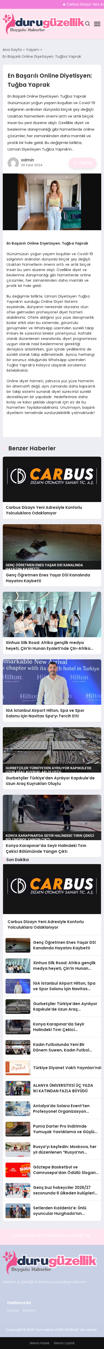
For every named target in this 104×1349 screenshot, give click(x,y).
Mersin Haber (39, 1343)
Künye (13, 1310)
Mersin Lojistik (64, 1343)
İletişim (29, 1310)
